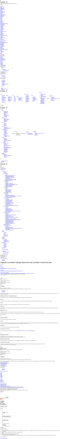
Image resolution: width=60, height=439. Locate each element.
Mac (6, 174)
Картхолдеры (10, 273)
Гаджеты (9, 268)
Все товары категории (3, 362)
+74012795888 (18, 330)
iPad (4, 268)
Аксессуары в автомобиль (4, 273)
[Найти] (1, 5)
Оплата (3, 291)
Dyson (1, 376)
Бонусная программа (3, 383)
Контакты (1, 380)
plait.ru (6, 438)
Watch (6, 194)
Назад (6, 171)
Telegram (3, 76)
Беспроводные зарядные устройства (28, 273)
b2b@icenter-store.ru (32, 330)
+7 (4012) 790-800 (3, 65)
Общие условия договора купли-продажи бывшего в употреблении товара (11, 386)
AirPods (1, 375)
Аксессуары (7, 199)
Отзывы (1, 379)
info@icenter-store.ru (4, 71)
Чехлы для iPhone (20, 273)
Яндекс (12, 268)
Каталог (5, 172)
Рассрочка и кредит (3, 385)
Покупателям (2, 382)
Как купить (4, 290)
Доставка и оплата (3, 384)
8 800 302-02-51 (2, 438)
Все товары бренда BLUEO (4, 363)
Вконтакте (3, 75)
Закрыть (7, 397)
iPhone (7, 182)
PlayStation (7, 226)
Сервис (1, 381)
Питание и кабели (15, 273)
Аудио (7, 207)
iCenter (1, 377)
